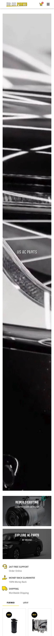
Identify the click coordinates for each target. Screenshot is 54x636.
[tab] (11, 603)
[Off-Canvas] (48, 4)
